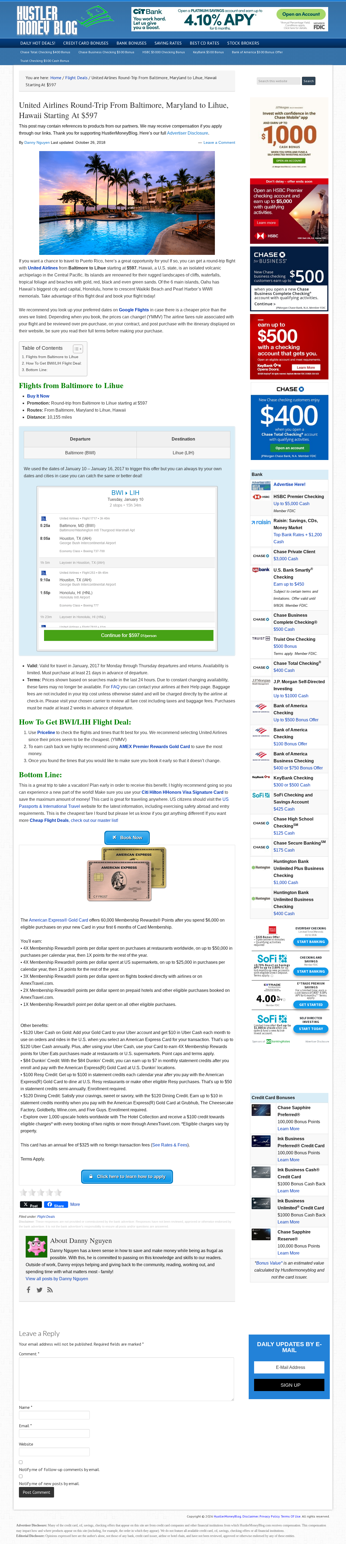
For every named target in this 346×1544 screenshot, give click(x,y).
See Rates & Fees (169, 1145)
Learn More (289, 1128)
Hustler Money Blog (65, 20)
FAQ (115, 687)
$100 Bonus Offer (290, 744)
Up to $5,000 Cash (292, 503)
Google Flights (134, 310)
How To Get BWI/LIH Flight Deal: (54, 363)
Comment (29, 1353)
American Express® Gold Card (58, 920)
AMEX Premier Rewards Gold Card (154, 746)
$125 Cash (284, 833)
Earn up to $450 (289, 584)
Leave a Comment (219, 142)
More (75, 1204)
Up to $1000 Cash (291, 695)
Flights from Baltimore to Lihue (52, 357)
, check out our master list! (74, 820)
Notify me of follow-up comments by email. (59, 1469)
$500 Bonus (285, 646)
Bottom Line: (37, 370)
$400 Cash (284, 670)
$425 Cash (284, 809)
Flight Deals (46, 1217)
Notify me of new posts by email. (49, 1483)
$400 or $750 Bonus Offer (298, 768)
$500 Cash (284, 629)
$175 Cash (284, 850)
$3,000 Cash (286, 558)
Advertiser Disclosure (187, 133)
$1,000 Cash (286, 882)
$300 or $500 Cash (292, 785)
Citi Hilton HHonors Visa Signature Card (183, 792)
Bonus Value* (269, 1263)
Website (26, 1444)
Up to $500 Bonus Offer (296, 720)
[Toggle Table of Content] (75, 349)
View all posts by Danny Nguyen (57, 1278)
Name (25, 1407)
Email (25, 1425)
